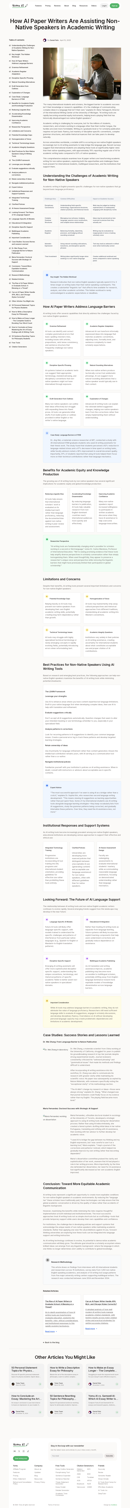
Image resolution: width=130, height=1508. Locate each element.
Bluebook (80, 1484)
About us (37, 1469)
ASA (78, 1480)
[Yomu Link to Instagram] (23, 1451)
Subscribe (109, 1456)
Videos (93, 6)
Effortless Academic (105, 1487)
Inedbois (114, 1505)
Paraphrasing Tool (63, 1472)
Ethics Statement (19, 1479)
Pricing (47, 6)
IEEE (89, 1474)
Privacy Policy (39, 1482)
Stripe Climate (103, 1479)
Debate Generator (62, 1490)
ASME (89, 1487)
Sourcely (101, 1469)
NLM (89, 1484)
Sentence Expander (63, 1476)
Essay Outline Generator (65, 1469)
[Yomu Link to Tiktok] (28, 1451)
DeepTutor (102, 1494)
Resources (84, 6)
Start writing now (21, 1458)
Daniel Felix (54, 40)
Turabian (90, 1477)
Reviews (57, 6)
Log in (104, 6)
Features (38, 6)
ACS (88, 1469)
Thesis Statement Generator (62, 1483)
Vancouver (81, 1487)
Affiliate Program (19, 1469)
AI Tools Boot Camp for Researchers (107, 1483)
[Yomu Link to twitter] (19, 1451)
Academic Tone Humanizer (61, 1494)
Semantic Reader (104, 1476)
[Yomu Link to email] (14, 1451)
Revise (100, 1472)
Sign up (114, 6)
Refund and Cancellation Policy (22, 1483)
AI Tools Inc (102, 1490)
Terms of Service (53, 1505)
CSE (78, 1477)
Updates (37, 1472)
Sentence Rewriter (63, 1479)
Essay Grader (61, 1487)
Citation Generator (81, 1470)
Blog (74, 6)
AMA (79, 1474)
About (66, 6)
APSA (89, 1480)
